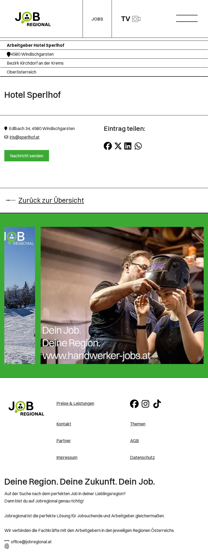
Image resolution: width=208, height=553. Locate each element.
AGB (134, 440)
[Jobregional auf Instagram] (146, 403)
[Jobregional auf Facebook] (134, 403)
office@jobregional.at (31, 541)
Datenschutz (142, 457)
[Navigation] (189, 17)
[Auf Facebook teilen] (108, 146)
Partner (63, 440)
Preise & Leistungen (75, 403)
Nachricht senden (26, 155)
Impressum (66, 457)
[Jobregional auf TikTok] (158, 403)
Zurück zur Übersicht (51, 200)
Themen (137, 424)
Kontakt (63, 424)
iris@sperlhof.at (25, 137)
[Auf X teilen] (118, 146)
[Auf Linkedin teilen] (128, 146)
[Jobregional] (26, 408)
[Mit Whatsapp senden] (139, 146)
